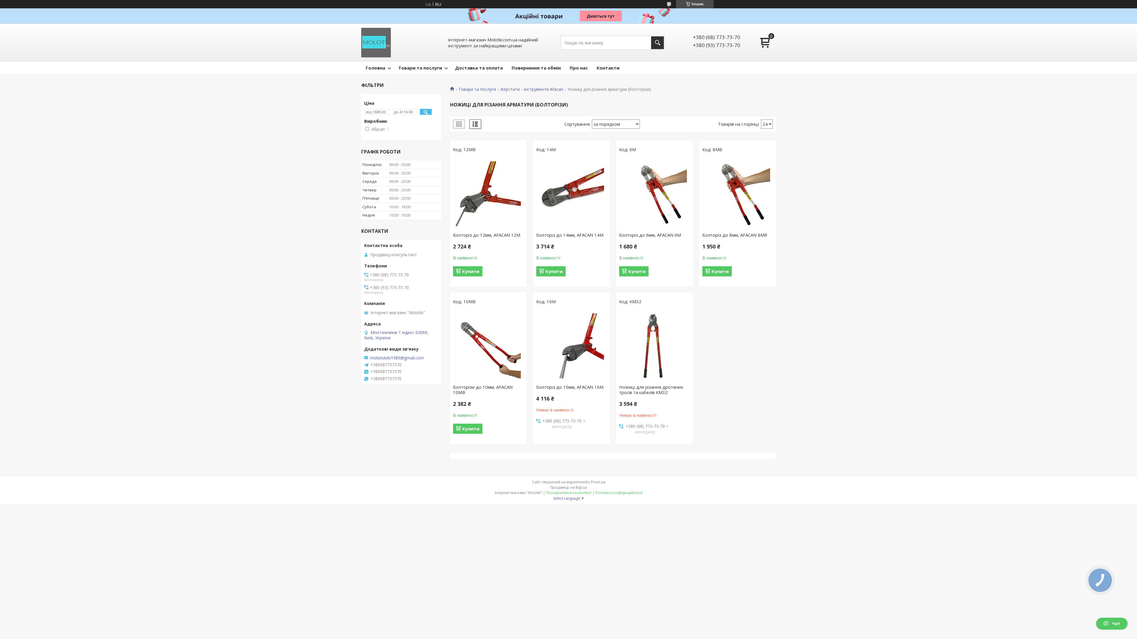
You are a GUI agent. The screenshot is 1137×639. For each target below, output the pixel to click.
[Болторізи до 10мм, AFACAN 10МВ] (488, 345)
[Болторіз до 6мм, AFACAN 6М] (654, 193)
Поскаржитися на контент (569, 492)
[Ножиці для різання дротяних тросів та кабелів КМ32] (654, 345)
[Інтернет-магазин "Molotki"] (376, 42)
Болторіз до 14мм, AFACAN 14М (569, 235)
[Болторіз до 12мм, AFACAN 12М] (488, 193)
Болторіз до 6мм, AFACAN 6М (650, 235)
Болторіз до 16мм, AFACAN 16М (569, 387)
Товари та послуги (420, 68)
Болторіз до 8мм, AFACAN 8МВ (734, 235)
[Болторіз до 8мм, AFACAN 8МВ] (737, 193)
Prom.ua (598, 482)
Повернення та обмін (536, 68)
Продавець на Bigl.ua (568, 487)
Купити (470, 271)
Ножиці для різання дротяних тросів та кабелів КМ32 (651, 389)
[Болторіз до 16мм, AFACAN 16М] (571, 345)
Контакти (608, 68)
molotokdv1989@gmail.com (397, 358)
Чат (1116, 623)
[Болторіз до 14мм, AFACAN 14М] (571, 193)
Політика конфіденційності (619, 492)
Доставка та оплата (479, 68)
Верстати (510, 89)
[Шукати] (657, 42)
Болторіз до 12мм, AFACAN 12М (486, 235)
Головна (375, 68)
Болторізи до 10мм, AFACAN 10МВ (483, 389)
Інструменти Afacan (543, 89)
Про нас (579, 68)
